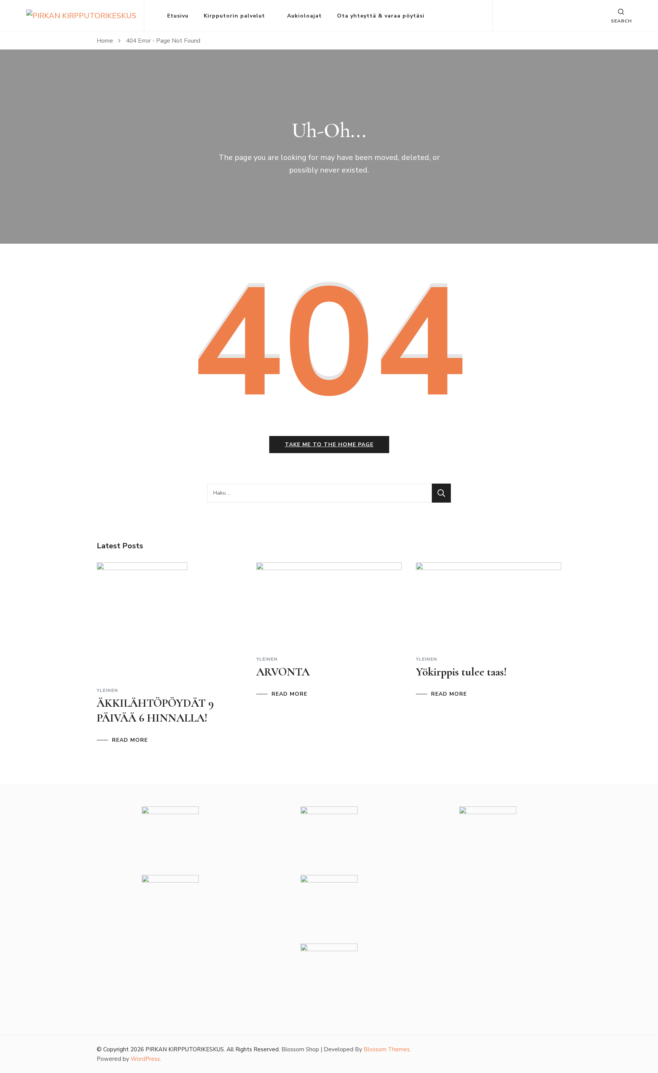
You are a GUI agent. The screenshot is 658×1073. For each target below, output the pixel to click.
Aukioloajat (304, 15)
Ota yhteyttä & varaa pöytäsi (381, 15)
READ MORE (130, 740)
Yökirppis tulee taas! (461, 672)
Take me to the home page (329, 444)
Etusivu (177, 15)
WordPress (145, 1059)
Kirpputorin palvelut (234, 15)
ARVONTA (283, 672)
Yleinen (107, 690)
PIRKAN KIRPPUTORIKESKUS (184, 1049)
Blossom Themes (387, 1049)
